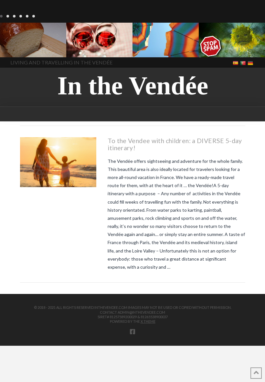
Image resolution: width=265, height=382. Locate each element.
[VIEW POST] (58, 162)
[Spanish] (236, 63)
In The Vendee (23, 48)
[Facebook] (132, 331)
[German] (251, 63)
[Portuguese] (243, 63)
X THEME (148, 321)
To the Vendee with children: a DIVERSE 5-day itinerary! (175, 144)
